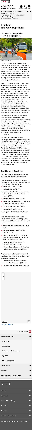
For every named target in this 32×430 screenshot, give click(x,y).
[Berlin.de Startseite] (5, 1)
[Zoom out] (3, 276)
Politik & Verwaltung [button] (8, 401)
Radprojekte (13, 17)
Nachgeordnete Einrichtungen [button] (11, 376)
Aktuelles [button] (4, 406)
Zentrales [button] (4, 371)
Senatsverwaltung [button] (7, 336)
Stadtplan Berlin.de (7, 324)
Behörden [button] (4, 396)
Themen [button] (3, 411)
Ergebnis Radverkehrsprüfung (10, 18)
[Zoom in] (3, 274)
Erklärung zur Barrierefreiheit (11, 351)
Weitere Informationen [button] (8, 416)
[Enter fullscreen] (29, 321)
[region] (16, 297)
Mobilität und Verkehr (8, 15)
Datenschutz (6, 346)
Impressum (5, 341)
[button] (29, 11)
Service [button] (3, 391)
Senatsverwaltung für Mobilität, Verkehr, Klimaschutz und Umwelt (11, 12)
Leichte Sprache (10, 360)
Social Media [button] (5, 366)
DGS (6, 356)
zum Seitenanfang (22, 331)
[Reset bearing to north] (3, 279)
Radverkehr (5, 17)
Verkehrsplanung (19, 15)
